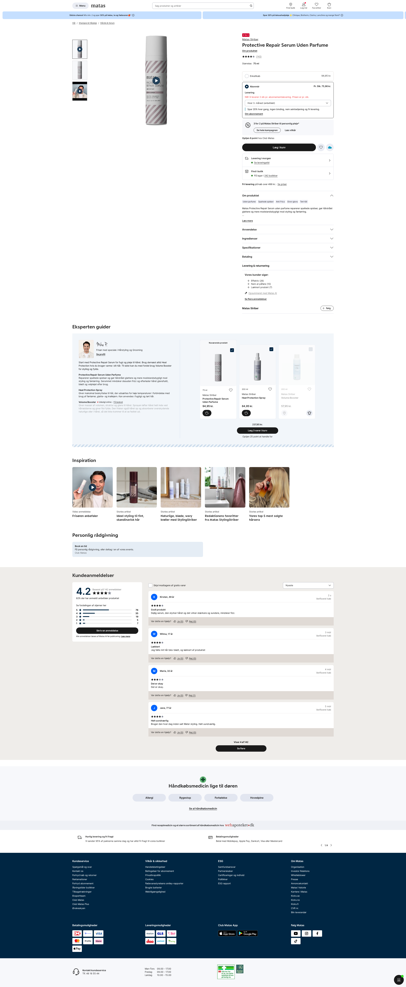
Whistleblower (298, 875)
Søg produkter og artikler (168, 5)
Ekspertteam (78, 895)
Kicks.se (295, 895)
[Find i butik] (284, 413)
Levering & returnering (255, 265)
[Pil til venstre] (321, 845)
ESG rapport (224, 883)
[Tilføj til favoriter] (321, 147)
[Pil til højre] (403, 15)
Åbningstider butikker (83, 887)
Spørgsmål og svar (82, 867)
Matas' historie (298, 887)
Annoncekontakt (299, 883)
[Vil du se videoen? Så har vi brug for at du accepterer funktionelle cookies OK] (156, 80)
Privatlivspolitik (153, 875)
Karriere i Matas (299, 891)
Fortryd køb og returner (84, 875)
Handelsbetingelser (155, 867)
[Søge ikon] (251, 5)
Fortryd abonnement (82, 883)
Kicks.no (295, 900)
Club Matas (78, 900)
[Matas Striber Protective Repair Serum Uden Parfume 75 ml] (218, 382)
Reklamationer (79, 879)
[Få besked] (309, 413)
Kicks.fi (294, 904)
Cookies (149, 879)
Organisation (297, 867)
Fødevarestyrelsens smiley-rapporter (164, 883)
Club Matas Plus (80, 904)
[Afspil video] (79, 49)
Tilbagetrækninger (82, 891)
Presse (294, 879)
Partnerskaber (225, 871)
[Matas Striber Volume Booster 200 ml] (297, 382)
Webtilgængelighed (155, 891)
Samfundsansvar (227, 867)
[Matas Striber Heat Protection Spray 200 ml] (257, 382)
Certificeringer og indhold (231, 875)
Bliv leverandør (298, 912)
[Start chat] (399, 980)
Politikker (223, 879)
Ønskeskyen (78, 908)
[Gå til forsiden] (98, 6)
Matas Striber (250, 39)
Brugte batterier (153, 887)
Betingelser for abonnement (159, 871)
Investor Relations (300, 871)
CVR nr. (295, 908)
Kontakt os (77, 871)
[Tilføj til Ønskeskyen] (330, 147)
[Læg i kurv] (207, 413)
